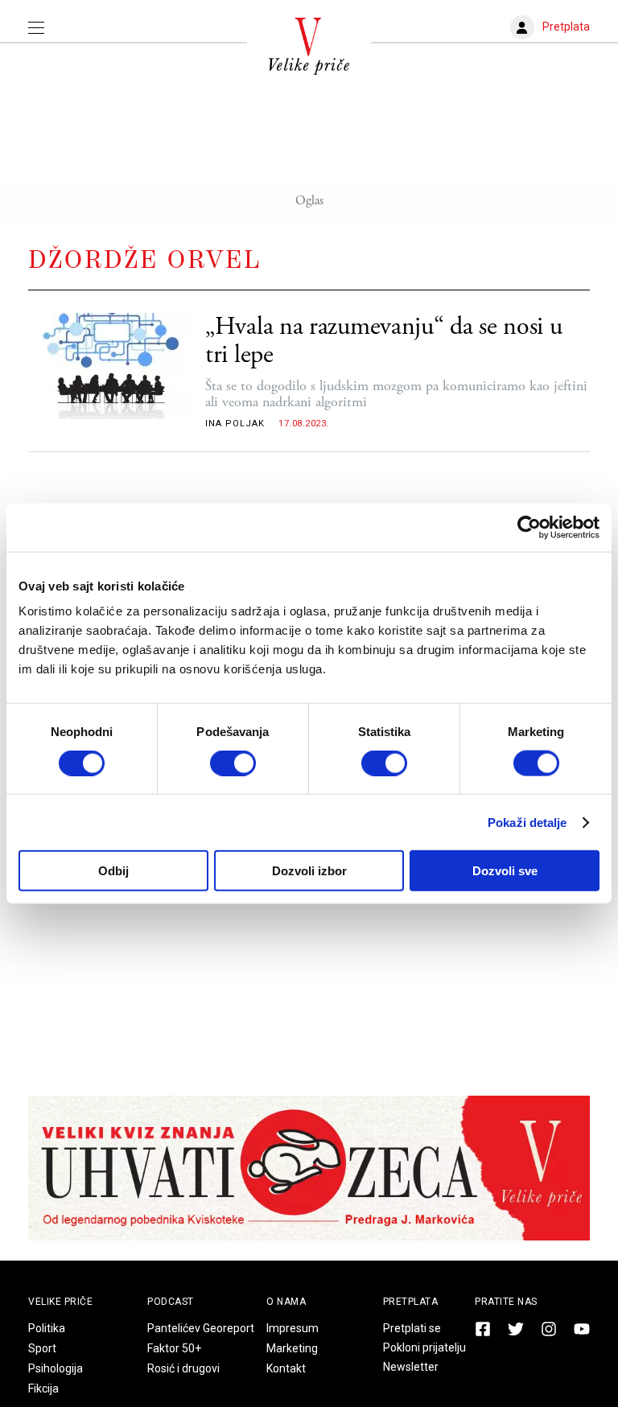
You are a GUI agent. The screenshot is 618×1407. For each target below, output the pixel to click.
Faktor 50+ (174, 1348)
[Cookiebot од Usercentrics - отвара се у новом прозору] (529, 527)
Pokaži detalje (527, 822)
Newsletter (411, 1366)
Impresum (292, 1328)
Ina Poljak (235, 423)
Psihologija (55, 1368)
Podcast (170, 1301)
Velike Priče (60, 1301)
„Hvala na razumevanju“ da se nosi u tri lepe (383, 341)
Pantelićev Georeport (200, 1328)
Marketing (292, 1348)
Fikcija (43, 1388)
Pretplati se (412, 1328)
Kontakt (286, 1368)
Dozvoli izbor (309, 871)
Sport (42, 1348)
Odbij (113, 871)
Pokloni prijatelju (424, 1347)
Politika (46, 1328)
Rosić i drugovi (183, 1368)
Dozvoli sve (505, 871)
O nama (286, 1301)
